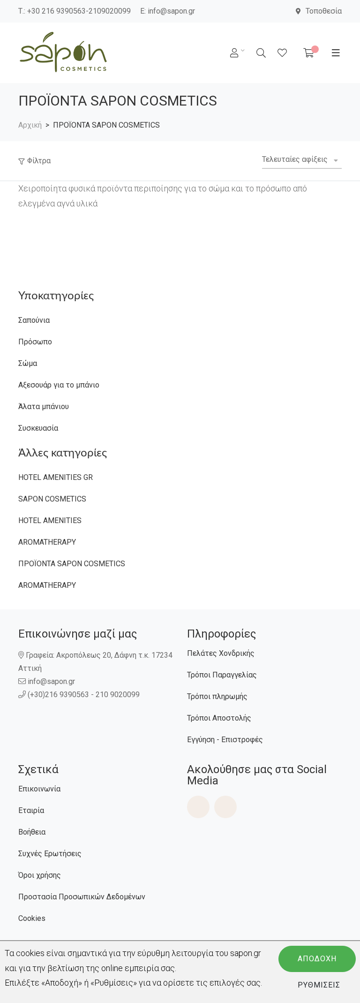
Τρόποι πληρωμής (217, 696)
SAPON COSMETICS (52, 498)
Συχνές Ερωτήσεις (50, 853)
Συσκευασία (38, 428)
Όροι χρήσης (39, 875)
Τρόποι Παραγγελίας (222, 674)
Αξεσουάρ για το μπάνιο (58, 384)
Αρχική (30, 125)
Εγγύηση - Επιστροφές (225, 739)
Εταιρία (31, 810)
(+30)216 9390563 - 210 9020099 (84, 694)
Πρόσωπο (35, 341)
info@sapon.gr (171, 11)
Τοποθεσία (324, 11)
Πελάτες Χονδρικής (221, 653)
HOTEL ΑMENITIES (50, 520)
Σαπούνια (34, 320)
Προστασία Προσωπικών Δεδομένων (81, 896)
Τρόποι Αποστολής (219, 718)
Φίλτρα (39, 160)
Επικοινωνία (39, 788)
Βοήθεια (31, 832)
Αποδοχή (317, 958)
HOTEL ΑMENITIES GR (55, 477)
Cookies (31, 918)
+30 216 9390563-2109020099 (79, 11)
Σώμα (27, 363)
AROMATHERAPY (47, 542)
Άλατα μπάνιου (43, 406)
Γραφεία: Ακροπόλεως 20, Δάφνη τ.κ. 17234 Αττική (95, 662)
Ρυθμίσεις (319, 984)
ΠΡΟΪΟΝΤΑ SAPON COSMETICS (71, 563)
